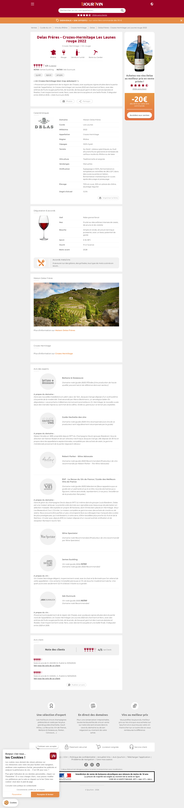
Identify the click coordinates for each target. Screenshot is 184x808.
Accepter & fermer (45, 794)
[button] (10, 803)
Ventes (34, 28)
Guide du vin (45, 28)
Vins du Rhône (61, 28)
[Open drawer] (32, 4)
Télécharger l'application (138, 757)
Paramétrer (17, 794)
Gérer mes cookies (104, 760)
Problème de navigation (82, 759)
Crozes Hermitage (79, 28)
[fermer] (181, 20)
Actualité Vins (103, 757)
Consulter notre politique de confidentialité (20, 786)
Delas (92, 28)
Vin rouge (86, 46)
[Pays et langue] (152, 4)
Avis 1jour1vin (119, 757)
